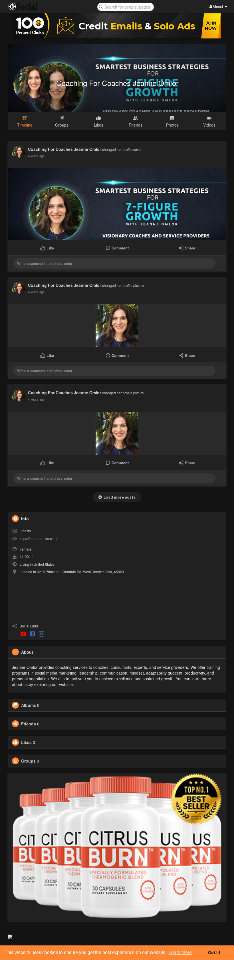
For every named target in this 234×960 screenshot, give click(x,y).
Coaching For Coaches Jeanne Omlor (117, 82)
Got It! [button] (214, 952)
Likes (26, 742)
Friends (28, 723)
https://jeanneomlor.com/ (38, 538)
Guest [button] (218, 6)
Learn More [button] (180, 952)
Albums (28, 705)
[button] (125, 6)
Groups (28, 761)
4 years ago (36, 155)
